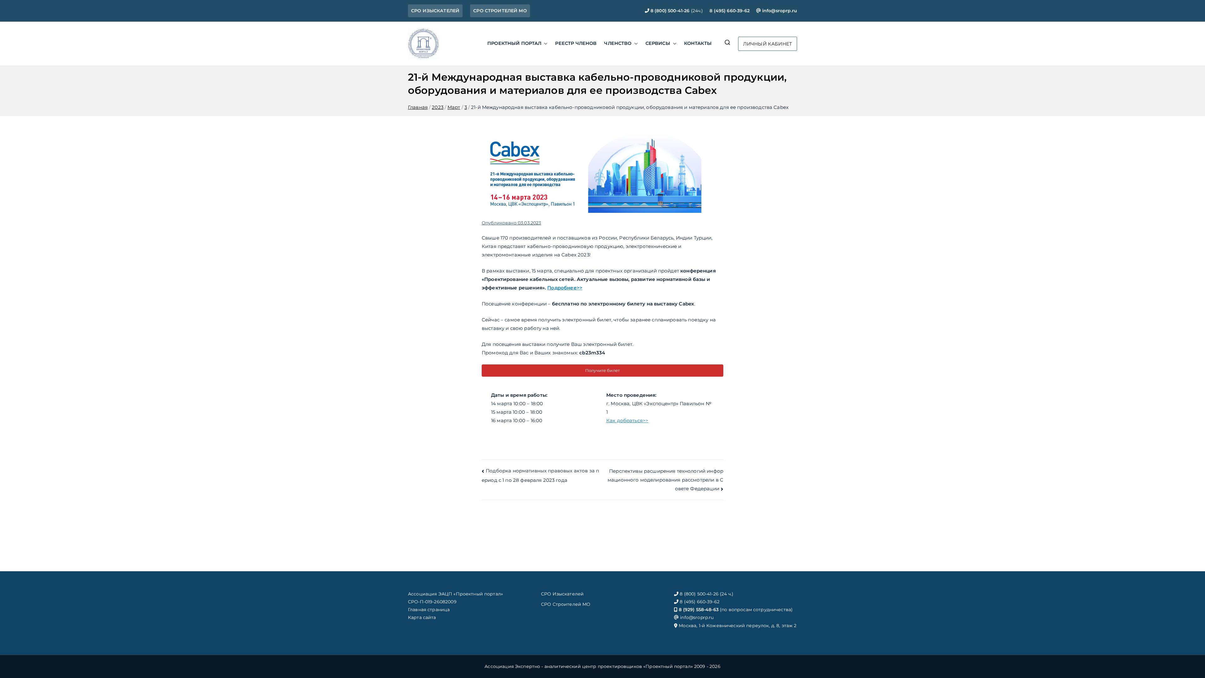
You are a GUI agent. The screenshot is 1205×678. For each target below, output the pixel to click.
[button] (544, 44)
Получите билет (602, 370)
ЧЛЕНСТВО (617, 43)
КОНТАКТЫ (698, 43)
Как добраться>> (627, 420)
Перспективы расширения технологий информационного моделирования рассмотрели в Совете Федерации (665, 480)
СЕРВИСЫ (657, 43)
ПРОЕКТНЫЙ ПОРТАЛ (514, 43)
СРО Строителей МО (566, 604)
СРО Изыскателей (562, 594)
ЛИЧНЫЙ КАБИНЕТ (767, 44)
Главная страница (429, 609)
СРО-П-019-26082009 (432, 602)
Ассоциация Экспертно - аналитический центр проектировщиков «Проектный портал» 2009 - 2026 (602, 666)
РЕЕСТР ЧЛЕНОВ (576, 43)
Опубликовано (511, 223)
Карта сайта (422, 617)
